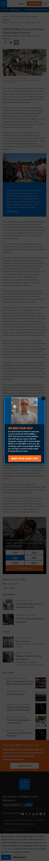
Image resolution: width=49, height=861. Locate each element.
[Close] (43, 398)
